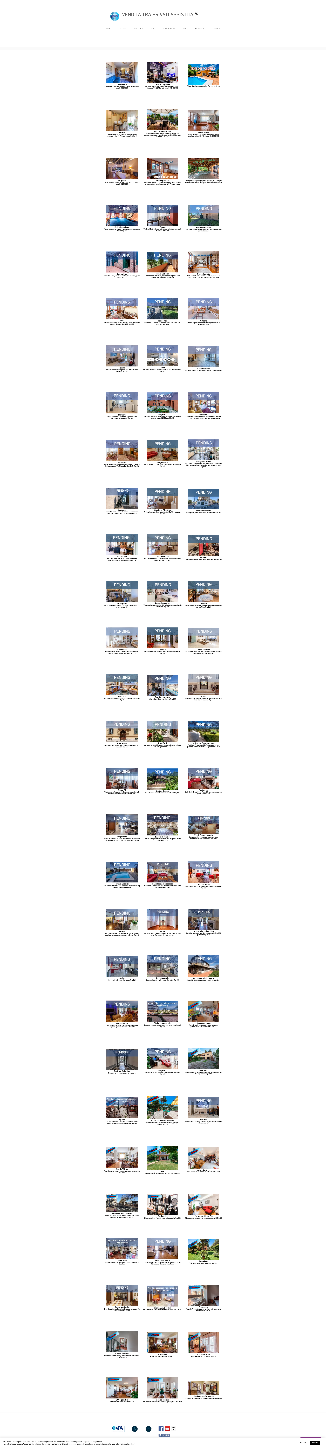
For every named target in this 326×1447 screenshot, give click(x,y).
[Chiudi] (322, 1442)
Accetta (315, 1442)
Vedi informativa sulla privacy (123, 1444)
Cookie (303, 1442)
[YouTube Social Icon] (167, 1428)
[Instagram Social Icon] (173, 1428)
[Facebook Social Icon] (161, 1428)
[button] (138, 28)
